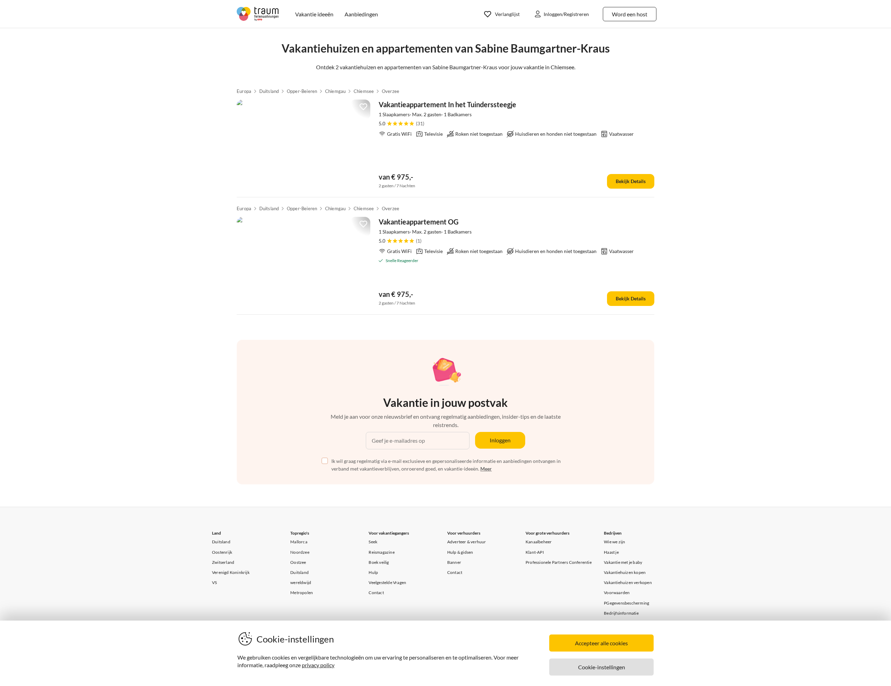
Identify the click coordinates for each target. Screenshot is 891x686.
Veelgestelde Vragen (387, 582)
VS (214, 582)
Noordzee (299, 552)
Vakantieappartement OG (418, 222)
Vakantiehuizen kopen (625, 572)
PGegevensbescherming (626, 603)
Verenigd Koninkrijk (231, 572)
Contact (376, 592)
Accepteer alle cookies (601, 643)
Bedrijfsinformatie (621, 613)
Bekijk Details (631, 181)
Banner (454, 562)
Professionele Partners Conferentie (559, 562)
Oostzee (298, 562)
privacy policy (318, 665)
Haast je (611, 552)
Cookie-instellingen (601, 667)
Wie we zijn (614, 541)
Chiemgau (335, 91)
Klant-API (535, 552)
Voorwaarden (617, 592)
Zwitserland (223, 562)
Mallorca (298, 541)
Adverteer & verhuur (466, 541)
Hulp (373, 572)
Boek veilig (379, 562)
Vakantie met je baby (623, 562)
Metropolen (301, 592)
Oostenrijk (222, 552)
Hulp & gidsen (460, 552)
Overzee (390, 91)
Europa (244, 91)
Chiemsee (364, 91)
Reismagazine (381, 552)
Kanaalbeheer (539, 541)
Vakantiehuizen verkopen (628, 582)
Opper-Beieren (302, 91)
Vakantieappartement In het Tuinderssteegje (447, 104)
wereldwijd (300, 582)
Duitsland (269, 91)
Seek (373, 541)
